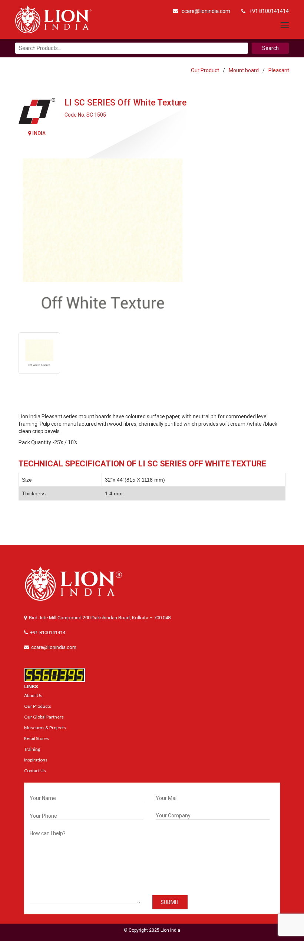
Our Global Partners (44, 717)
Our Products (37, 706)
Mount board (244, 70)
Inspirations (35, 760)
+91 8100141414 (269, 11)
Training (32, 749)
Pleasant (278, 70)
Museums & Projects (45, 727)
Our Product (205, 70)
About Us (33, 695)
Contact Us (35, 770)
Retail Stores (36, 738)
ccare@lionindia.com (206, 11)
